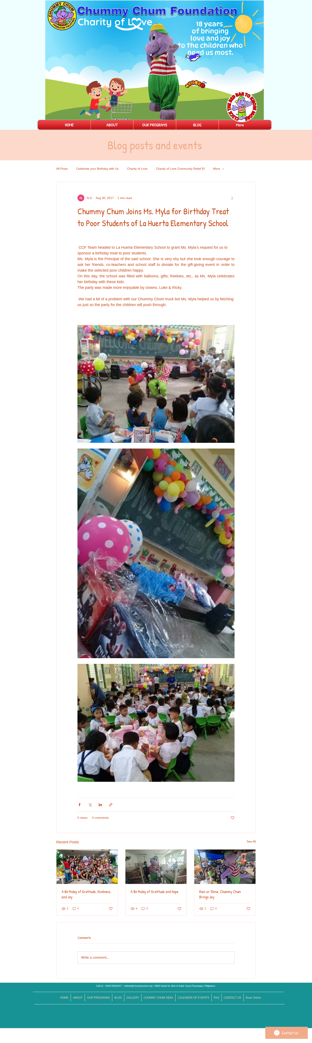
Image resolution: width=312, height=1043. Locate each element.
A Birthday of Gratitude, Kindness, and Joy (86, 894)
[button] (258, 115)
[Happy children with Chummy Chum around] (87, 867)
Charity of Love (137, 168)
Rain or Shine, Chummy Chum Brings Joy (220, 894)
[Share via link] (111, 805)
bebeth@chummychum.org (138, 986)
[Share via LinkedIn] (100, 805)
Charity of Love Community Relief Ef (180, 168)
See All (251, 841)
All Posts (62, 168)
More (216, 168)
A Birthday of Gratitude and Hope (154, 891)
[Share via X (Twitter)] (90, 805)
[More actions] (232, 197)
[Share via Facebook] (79, 805)
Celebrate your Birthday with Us (97, 168)
